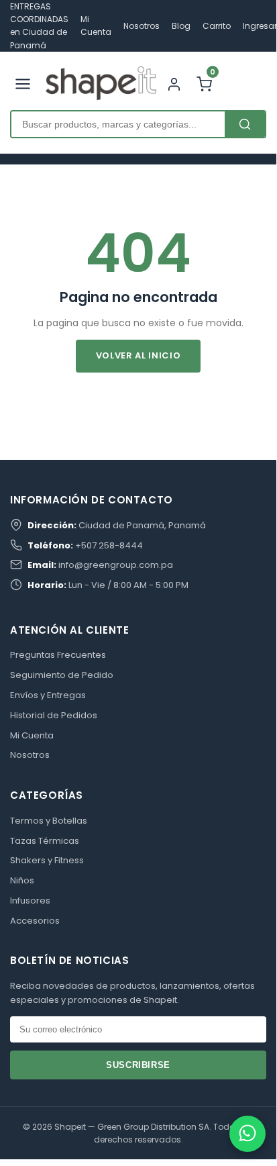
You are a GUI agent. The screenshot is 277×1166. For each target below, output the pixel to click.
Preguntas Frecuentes (58, 654)
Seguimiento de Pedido (61, 675)
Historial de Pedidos (53, 715)
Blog (181, 26)
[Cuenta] (174, 83)
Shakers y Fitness (47, 860)
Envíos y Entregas (48, 695)
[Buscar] (245, 124)
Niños (22, 880)
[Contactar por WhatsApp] (247, 1134)
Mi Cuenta (32, 735)
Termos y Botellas (48, 820)
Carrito (217, 26)
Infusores (30, 900)
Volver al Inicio (138, 355)
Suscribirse (138, 1065)
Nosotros (141, 26)
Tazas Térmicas (44, 840)
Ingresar (260, 26)
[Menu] (23, 83)
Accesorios (35, 920)
